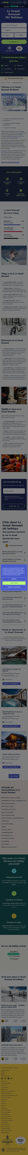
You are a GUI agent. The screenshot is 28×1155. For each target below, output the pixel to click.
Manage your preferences (14, 587)
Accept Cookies (14, 583)
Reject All (14, 579)
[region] (14, 577)
